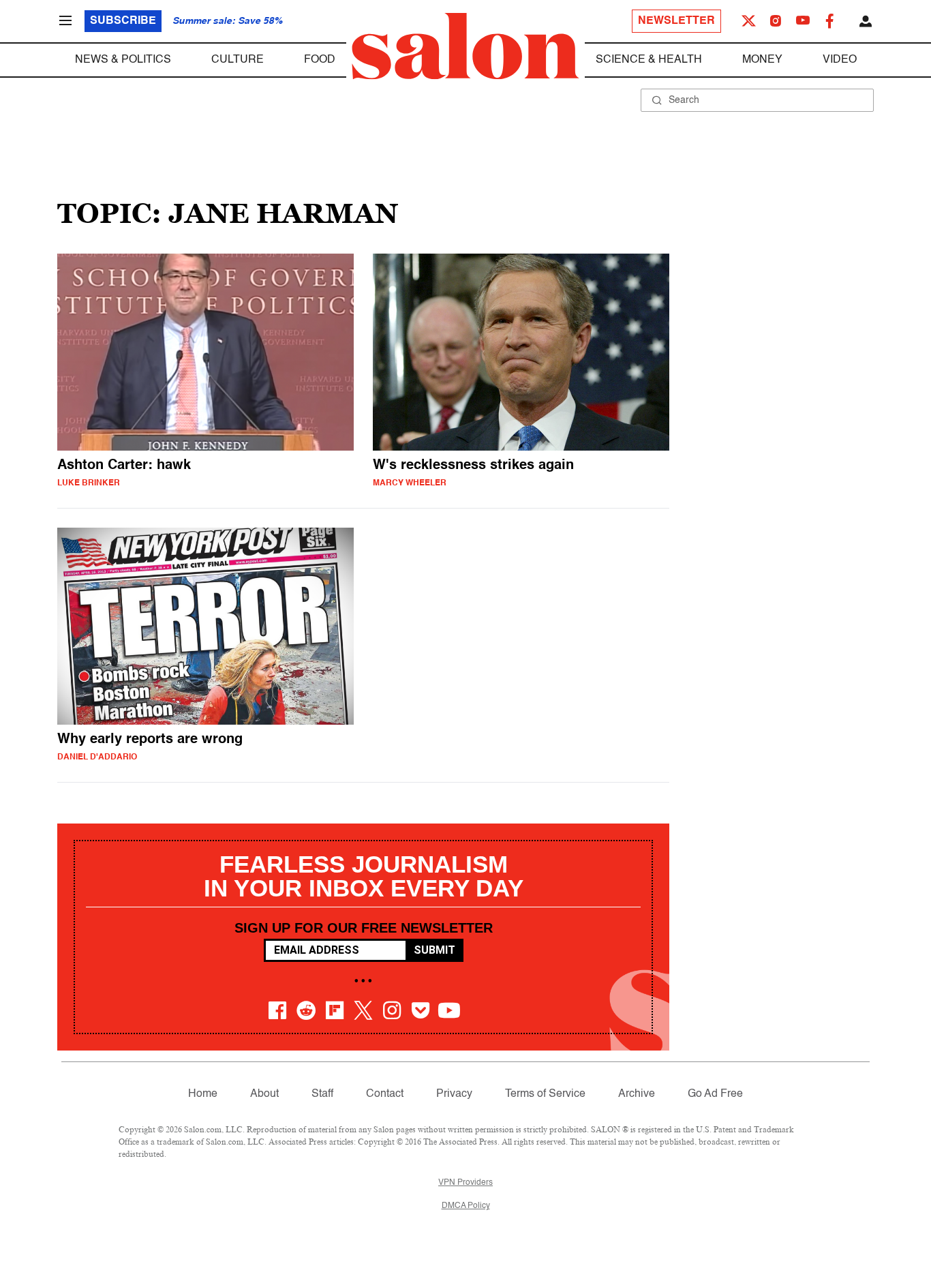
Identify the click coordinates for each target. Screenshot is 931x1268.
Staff (322, 1094)
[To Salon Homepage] (465, 46)
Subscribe (123, 21)
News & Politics (123, 60)
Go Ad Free (715, 1094)
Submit (434, 950)
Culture (237, 60)
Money (762, 60)
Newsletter (676, 21)
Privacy (454, 1094)
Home (202, 1094)
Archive (636, 1094)
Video (840, 60)
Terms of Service (545, 1094)
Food (319, 60)
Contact (384, 1094)
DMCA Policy (466, 1206)
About (264, 1094)
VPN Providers (465, 1183)
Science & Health (649, 60)
